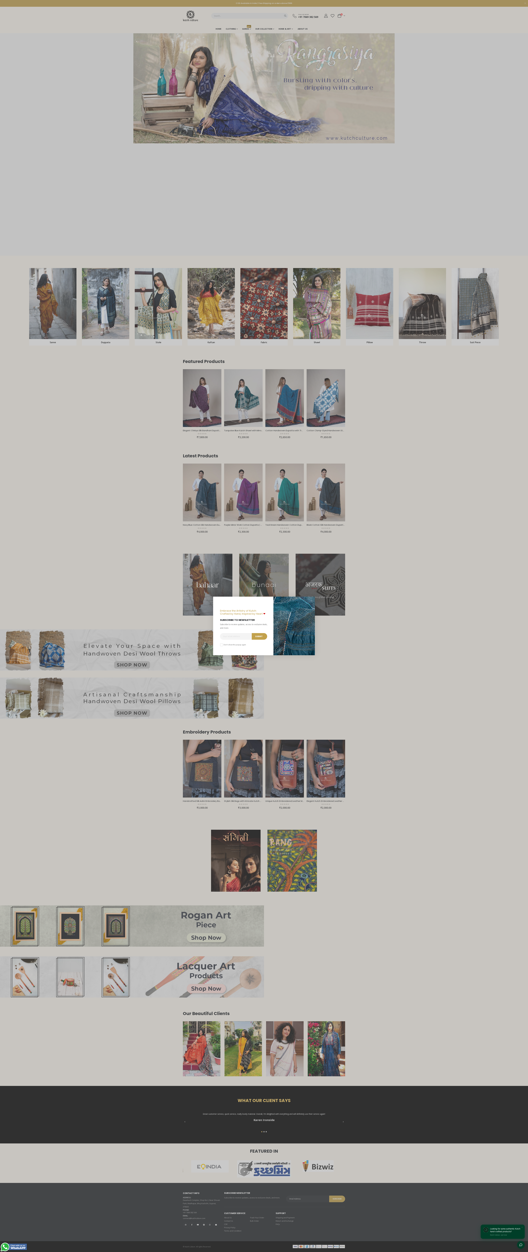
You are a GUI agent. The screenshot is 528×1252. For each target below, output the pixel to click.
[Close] (312, 600)
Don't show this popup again (235, 645)
